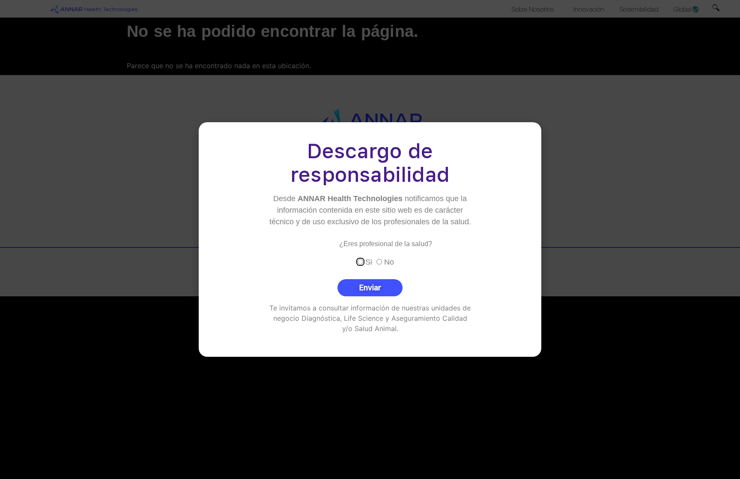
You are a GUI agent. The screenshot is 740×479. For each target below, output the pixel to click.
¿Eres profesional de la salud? (385, 244)
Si (368, 261)
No (389, 261)
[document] (370, 239)
